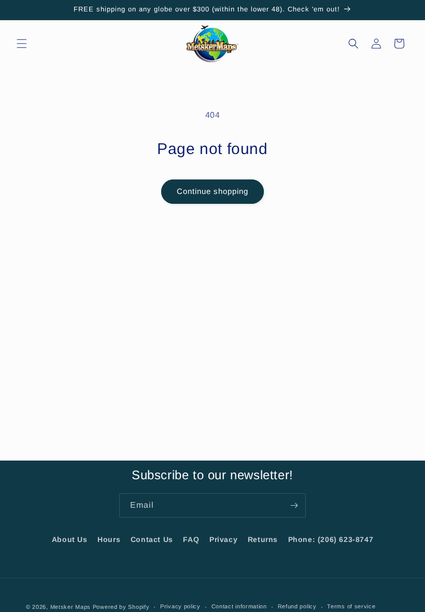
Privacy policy (180, 606)
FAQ (191, 539)
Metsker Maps (70, 607)
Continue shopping (212, 191)
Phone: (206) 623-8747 (331, 539)
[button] (21, 43)
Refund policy (297, 606)
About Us (70, 539)
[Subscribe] (293, 505)
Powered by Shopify (121, 607)
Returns (263, 539)
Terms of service (351, 606)
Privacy (223, 539)
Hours (108, 539)
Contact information (239, 606)
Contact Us (152, 539)
